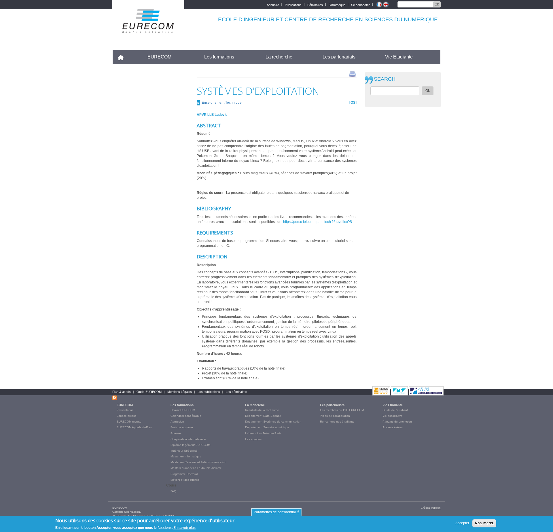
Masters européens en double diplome (196, 467)
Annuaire (273, 4)
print (352, 73)
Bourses (176, 433)
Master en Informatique (186, 456)
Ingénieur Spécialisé (184, 450)
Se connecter (360, 4)
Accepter (462, 523)
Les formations (219, 56)
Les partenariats (339, 56)
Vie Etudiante (399, 56)
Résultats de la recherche (262, 410)
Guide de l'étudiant (395, 410)
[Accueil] (148, 29)
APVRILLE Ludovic (212, 115)
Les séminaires (236, 391)
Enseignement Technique (222, 103)
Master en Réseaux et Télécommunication (198, 462)
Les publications (209, 391)
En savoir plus (184, 527)
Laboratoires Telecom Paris (263, 433)
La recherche (279, 56)
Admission (177, 421)
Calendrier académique (186, 415)
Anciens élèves (392, 427)
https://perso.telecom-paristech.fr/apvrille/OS (317, 222)
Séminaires (315, 4)
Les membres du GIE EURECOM (342, 410)
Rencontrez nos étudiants (337, 421)
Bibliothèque (337, 4)
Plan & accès (121, 391)
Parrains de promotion (397, 421)
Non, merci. (484, 523)
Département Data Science (263, 415)
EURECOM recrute (129, 421)
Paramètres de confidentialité (277, 512)
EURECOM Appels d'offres (134, 427)
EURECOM (159, 56)
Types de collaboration (335, 415)
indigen (436, 507)
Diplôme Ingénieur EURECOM (190, 444)
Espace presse (127, 415)
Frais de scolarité (182, 427)
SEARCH (384, 79)
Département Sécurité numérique (267, 427)
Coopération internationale (188, 439)
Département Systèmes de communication (273, 421)
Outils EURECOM (149, 391)
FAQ (173, 491)
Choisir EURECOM (183, 410)
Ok (437, 4)
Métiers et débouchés (185, 479)
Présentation (125, 410)
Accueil (123, 56)
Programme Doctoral (184, 474)
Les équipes (253, 439)
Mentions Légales (179, 391)
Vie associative (392, 415)
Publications (293, 4)
